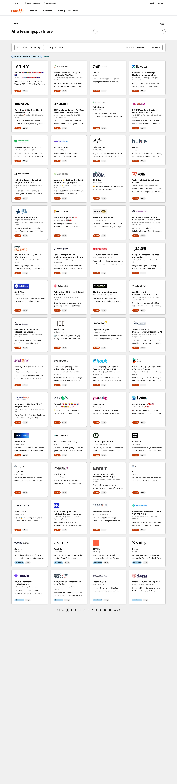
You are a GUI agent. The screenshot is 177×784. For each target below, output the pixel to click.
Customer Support (33, 3)
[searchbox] (129, 31)
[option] (28, 47)
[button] (163, 23)
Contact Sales (51, 3)
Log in (152, 3)
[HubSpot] (17, 11)
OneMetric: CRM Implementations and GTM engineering (144, 293)
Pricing (61, 11)
